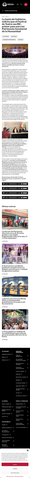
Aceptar (15, 464)
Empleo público (19, 403)
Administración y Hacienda (20, 364)
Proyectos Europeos (21, 382)
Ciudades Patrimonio (9, 39)
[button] (27, 450)
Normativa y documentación (5, 431)
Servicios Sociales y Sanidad (20, 389)
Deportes (18, 374)
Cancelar (15, 468)
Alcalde (4, 424)
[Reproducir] (4, 184)
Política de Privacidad (18, 476)
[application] (15, 183)
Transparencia (5, 434)
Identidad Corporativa (5, 445)
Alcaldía (14, 36)
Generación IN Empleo (19, 420)
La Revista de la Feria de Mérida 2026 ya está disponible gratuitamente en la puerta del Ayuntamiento (14, 301)
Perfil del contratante (7, 437)
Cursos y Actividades (21, 427)
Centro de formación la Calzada (21, 407)
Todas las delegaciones (19, 356)
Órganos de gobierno (7, 427)
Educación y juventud (21, 377)
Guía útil (4, 416)
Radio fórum (5, 360)
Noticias (7, 16)
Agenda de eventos (6, 354)
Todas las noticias (11, 10)
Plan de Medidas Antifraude (6, 441)
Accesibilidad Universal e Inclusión (21, 360)
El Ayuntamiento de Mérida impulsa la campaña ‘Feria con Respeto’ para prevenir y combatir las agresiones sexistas (15, 268)
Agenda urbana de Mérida (6, 410)
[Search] (21, 4)
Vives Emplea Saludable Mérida (20, 424)
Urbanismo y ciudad (20, 395)
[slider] (25, 183)
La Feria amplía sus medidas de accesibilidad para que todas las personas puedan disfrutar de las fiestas (14, 334)
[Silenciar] (22, 184)
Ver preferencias (15, 472)
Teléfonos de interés (6, 406)
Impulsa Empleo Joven (20, 415)
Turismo (20, 39)
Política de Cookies (10, 476)
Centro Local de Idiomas (19, 411)
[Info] (17, 4)
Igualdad (18, 380)
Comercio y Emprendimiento (20, 368)
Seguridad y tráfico (20, 385)
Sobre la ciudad (5, 403)
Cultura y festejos (6, 413)
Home (3, 16)
